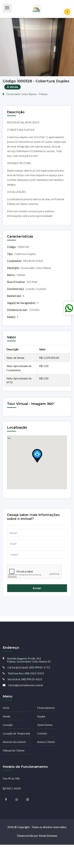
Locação (8, 724)
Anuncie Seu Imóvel (14, 741)
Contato (42, 733)
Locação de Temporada (16, 733)
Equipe (41, 716)
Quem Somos (45, 724)
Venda (6, 716)
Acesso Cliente (46, 741)
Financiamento (46, 707)
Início (6, 707)
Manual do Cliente (13, 750)
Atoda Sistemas (48, 835)
